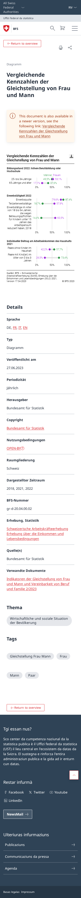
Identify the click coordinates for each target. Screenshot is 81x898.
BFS (15, 29)
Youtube (61, 792)
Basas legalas (11, 892)
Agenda (11, 868)
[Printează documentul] (60, 47)
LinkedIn (15, 800)
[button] (74, 775)
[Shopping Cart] (62, 28)
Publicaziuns (15, 844)
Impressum (27, 892)
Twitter (39, 792)
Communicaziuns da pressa (27, 856)
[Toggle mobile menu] (75, 28)
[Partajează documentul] (69, 47)
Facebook (16, 792)
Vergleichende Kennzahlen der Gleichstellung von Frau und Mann (43, 131)
